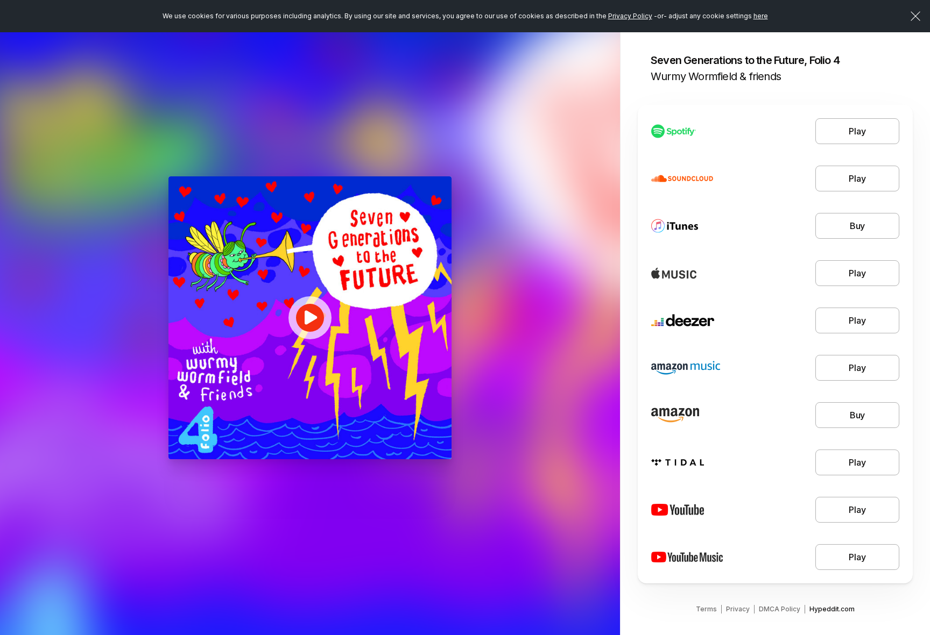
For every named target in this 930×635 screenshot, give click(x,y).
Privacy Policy (630, 16)
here (760, 16)
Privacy (738, 609)
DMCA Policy (779, 609)
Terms (706, 609)
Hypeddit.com (832, 609)
